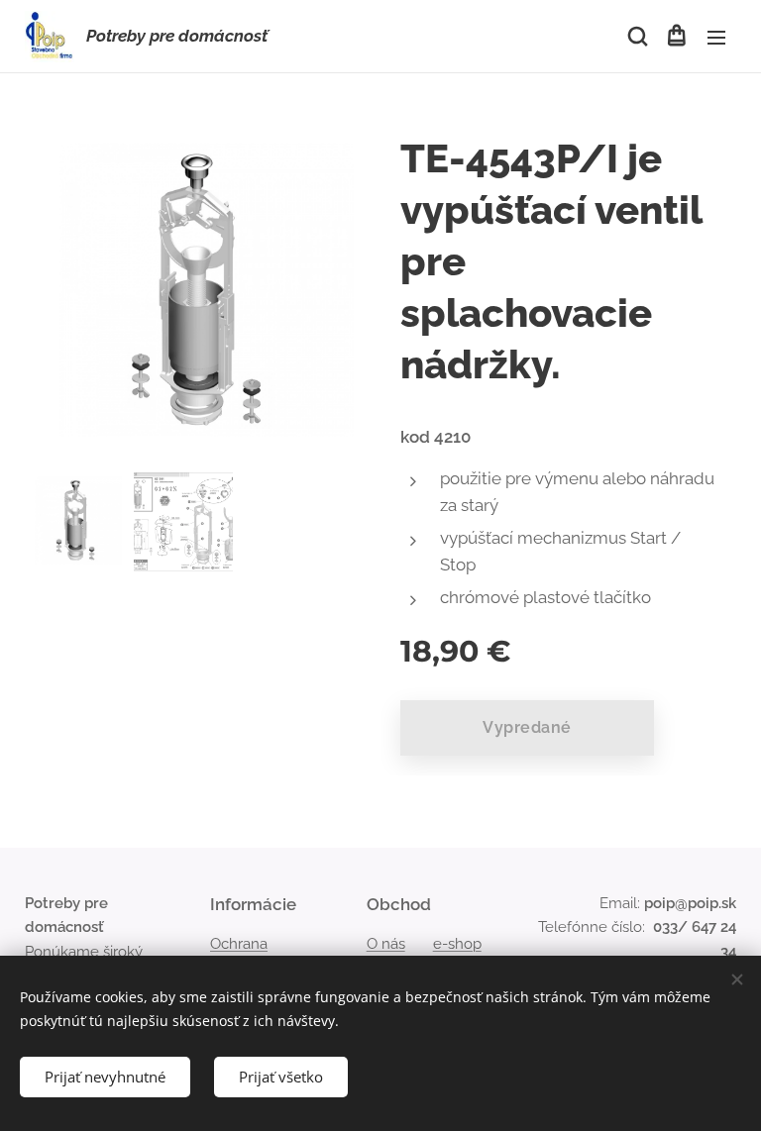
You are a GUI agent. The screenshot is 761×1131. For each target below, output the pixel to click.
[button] (636, 36)
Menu (716, 36)
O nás (386, 944)
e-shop (457, 944)
